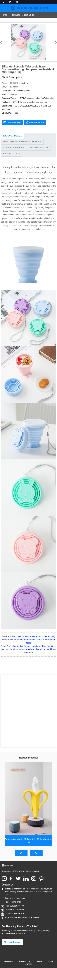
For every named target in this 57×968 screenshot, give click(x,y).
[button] (21, 853)
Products (15, 14)
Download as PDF (36, 122)
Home (4, 14)
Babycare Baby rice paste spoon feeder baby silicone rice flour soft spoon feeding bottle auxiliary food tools (28, 639)
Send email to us (14, 122)
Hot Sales (29, 14)
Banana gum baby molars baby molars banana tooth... (28, 841)
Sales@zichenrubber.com (15, 898)
